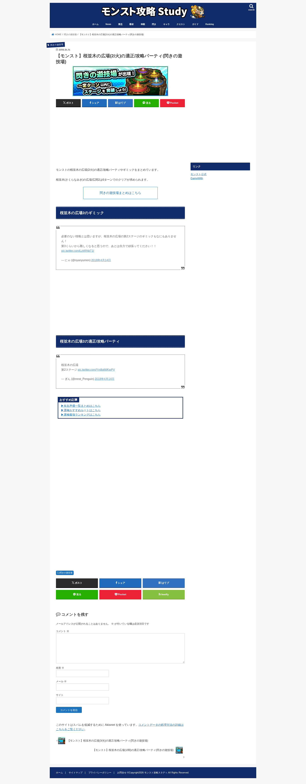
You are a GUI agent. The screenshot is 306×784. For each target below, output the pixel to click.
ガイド (195, 24)
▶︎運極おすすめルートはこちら (81, 410)
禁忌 (120, 24)
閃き (154, 24)
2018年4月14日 (101, 260)
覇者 (131, 24)
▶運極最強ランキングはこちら (81, 414)
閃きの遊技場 (66, 573)
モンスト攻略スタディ (155, 772)
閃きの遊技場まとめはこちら (120, 193)
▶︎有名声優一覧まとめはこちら (81, 405)
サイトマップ (76, 772)
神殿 (143, 24)
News (108, 24)
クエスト (181, 24)
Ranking (209, 24)
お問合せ (121, 772)
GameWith (197, 178)
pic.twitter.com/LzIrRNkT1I (77, 250)
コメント (62, 631)
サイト (59, 695)
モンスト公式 (198, 174)
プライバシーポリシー (99, 772)
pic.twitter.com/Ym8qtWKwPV (96, 369)
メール (61, 681)
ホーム (95, 24)
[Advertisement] (87, 136)
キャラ (166, 24)
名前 (60, 667)
